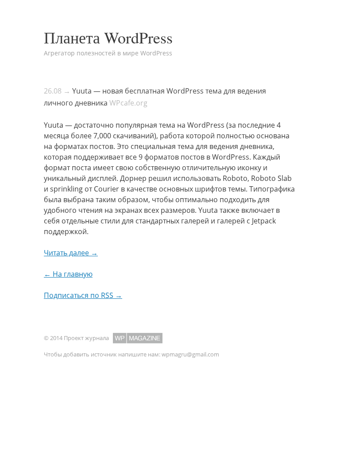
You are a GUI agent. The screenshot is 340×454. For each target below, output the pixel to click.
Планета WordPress (108, 37)
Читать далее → (71, 253)
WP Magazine (137, 338)
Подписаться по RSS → (83, 295)
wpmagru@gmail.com (190, 354)
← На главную (68, 274)
